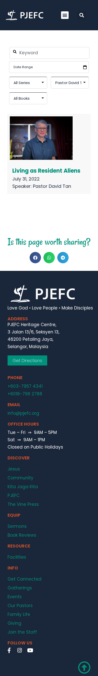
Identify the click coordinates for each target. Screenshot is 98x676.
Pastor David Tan (52, 186)
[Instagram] (19, 650)
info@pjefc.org (23, 413)
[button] (65, 15)
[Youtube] (30, 650)
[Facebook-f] (9, 650)
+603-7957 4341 (25, 386)
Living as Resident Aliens (46, 171)
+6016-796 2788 (25, 394)
